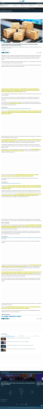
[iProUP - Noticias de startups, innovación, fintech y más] (21, 1)
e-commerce (6, 316)
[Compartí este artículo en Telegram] (7, 52)
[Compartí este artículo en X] (3, 52)
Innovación (21, 392)
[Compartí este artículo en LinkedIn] (6, 52)
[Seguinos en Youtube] (26, 404)
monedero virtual (12, 316)
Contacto (21, 394)
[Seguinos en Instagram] (16, 404)
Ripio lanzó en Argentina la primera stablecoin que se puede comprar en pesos (16, 108)
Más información (31, 8)
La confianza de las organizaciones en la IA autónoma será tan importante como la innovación (20, 345)
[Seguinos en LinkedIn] (21, 404)
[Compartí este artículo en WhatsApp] (4, 52)
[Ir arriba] (41, 405)
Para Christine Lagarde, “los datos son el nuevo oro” (11, 183)
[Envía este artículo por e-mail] (9, 52)
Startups (32, 392)
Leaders (10, 394)
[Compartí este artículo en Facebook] (2, 52)
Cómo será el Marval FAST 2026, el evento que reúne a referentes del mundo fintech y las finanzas (18, 384)
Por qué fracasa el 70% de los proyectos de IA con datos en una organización (18, 341)
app (2, 316)
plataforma (19, 316)
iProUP (7, 147)
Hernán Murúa (4, 49)
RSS (21, 397)
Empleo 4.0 (10, 392)
